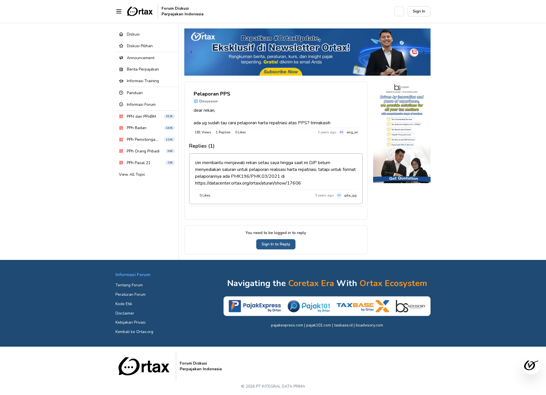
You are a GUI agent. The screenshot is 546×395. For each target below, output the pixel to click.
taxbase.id (343, 325)
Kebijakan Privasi (130, 322)
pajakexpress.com (287, 325)
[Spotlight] (387, 11)
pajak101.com (318, 325)
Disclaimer (124, 313)
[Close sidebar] (118, 11)
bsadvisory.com (369, 325)
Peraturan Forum (130, 294)
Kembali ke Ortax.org (134, 331)
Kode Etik (123, 304)
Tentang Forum (129, 285)
